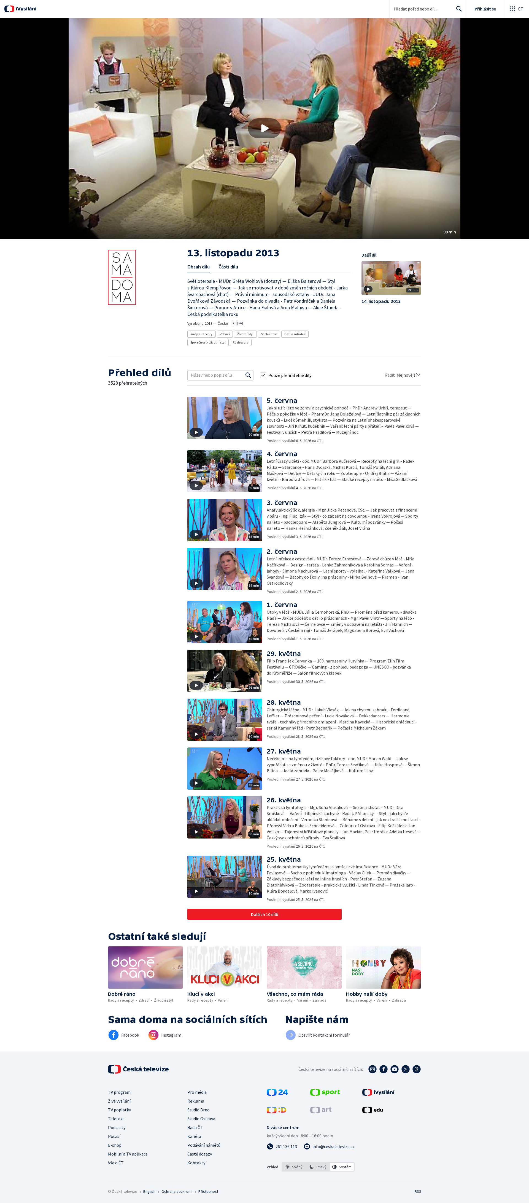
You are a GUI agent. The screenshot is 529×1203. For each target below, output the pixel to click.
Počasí (114, 1136)
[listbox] (318, 1167)
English (149, 1191)
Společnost (269, 334)
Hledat (459, 9)
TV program (119, 1092)
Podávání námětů (203, 1145)
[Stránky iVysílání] (378, 1094)
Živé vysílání (119, 1101)
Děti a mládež (295, 334)
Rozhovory (241, 342)
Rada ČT (195, 1127)
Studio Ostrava (201, 1118)
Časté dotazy (199, 1154)
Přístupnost (208, 1191)
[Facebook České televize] (383, 1069)
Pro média (197, 1092)
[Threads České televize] (416, 1069)
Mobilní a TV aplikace (128, 1154)
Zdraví (225, 334)
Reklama (195, 1101)
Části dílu (228, 267)
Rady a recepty (201, 334)
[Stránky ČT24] (277, 1094)
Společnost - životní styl (208, 342)
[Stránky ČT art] (320, 1111)
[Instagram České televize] (372, 1069)
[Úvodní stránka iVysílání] (25, 9)
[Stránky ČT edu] (372, 1111)
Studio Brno (198, 1109)
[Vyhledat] (248, 375)
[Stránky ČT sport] (325, 1094)
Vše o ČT (116, 1162)
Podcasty (116, 1127)
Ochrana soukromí (176, 1191)
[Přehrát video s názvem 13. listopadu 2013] (264, 128)
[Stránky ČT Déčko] (276, 1111)
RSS (418, 1191)
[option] (294, 1167)
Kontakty (196, 1162)
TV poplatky (119, 1109)
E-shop (115, 1145)
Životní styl (245, 334)
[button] (264, 128)
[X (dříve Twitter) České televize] (405, 1069)
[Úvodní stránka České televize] (139, 1069)
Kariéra (194, 1136)
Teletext (116, 1118)
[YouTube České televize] (394, 1069)
